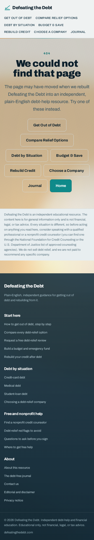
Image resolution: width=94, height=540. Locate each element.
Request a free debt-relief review (25, 340)
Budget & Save (51, 25)
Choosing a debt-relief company (25, 402)
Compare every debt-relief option (25, 332)
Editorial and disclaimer (19, 492)
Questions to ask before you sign (26, 439)
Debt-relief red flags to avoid (22, 430)
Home (61, 186)
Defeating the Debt (32, 7)
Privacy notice (13, 500)
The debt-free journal (17, 476)
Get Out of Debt (18, 18)
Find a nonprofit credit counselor (25, 422)
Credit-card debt (14, 377)
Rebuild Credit (17, 32)
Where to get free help (18, 447)
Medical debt (12, 385)
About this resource (17, 467)
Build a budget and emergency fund (27, 348)
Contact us (11, 484)
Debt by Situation (19, 25)
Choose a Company (50, 32)
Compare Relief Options (57, 18)
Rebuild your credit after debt (23, 357)
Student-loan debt (15, 394)
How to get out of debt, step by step (27, 324)
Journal (78, 32)
